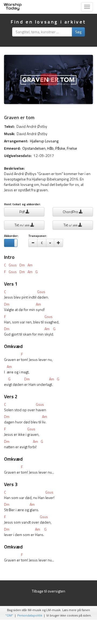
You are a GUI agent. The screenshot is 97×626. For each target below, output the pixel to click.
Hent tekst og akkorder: (22, 204)
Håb (50, 148)
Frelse (72, 148)
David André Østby (31, 126)
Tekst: (9, 126)
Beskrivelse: (14, 168)
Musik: (9, 133)
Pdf (22, 212)
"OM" (9, 615)
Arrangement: (16, 141)
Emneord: (12, 148)
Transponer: (37, 236)
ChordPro (71, 212)
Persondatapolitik (29, 615)
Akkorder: (11, 236)
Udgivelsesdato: (18, 155)
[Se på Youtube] (48, 79)
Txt (22, 225)
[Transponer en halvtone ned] (32, 243)
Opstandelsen (34, 148)
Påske (60, 148)
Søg (78, 32)
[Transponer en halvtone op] (58, 243)
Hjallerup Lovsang (44, 141)
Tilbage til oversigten (48, 591)
